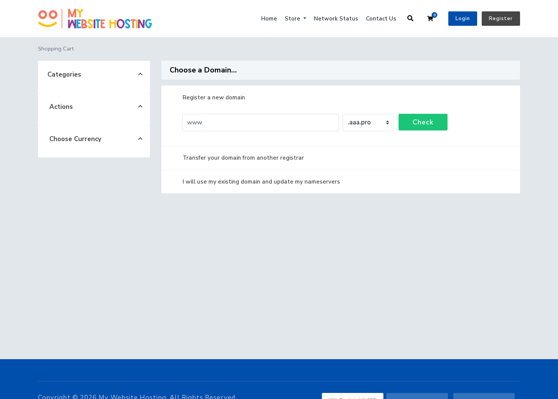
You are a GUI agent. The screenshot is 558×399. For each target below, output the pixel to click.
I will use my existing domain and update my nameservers (261, 181)
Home (269, 18)
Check (423, 122)
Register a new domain (214, 97)
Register (501, 18)
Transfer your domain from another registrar (243, 158)
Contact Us (381, 18)
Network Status (336, 18)
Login (463, 18)
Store (293, 18)
